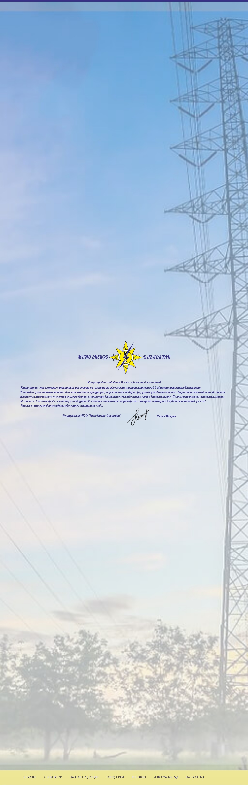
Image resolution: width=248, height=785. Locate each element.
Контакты (139, 777)
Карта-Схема (195, 777)
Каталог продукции (84, 777)
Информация (163, 777)
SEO (125, 357)
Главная (30, 777)
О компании (53, 777)
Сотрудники (115, 777)
